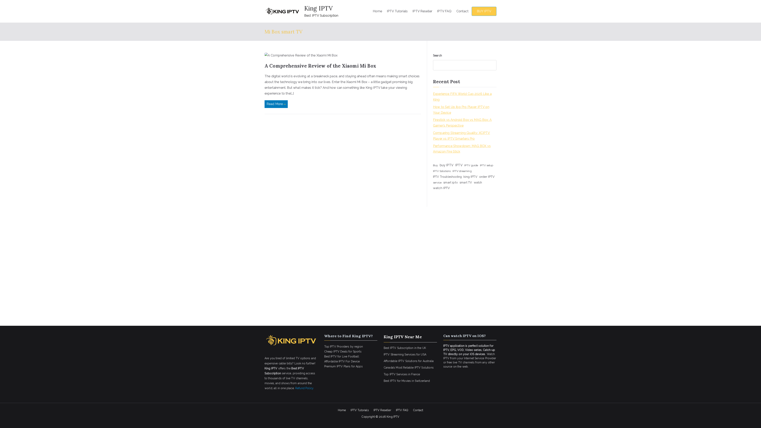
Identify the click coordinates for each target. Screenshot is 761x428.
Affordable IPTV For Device (342, 361)
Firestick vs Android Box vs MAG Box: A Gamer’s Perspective (462, 122)
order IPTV (487, 177)
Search (437, 55)
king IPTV (470, 177)
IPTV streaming (461, 171)
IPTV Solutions (442, 171)
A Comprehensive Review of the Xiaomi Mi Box (320, 66)
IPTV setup (486, 165)
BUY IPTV (484, 11)
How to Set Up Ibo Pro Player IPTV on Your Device (461, 110)
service (437, 182)
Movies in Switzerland (416, 380)
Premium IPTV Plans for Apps (343, 366)
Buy (435, 165)
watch (478, 182)
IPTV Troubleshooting (447, 176)
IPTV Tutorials (397, 11)
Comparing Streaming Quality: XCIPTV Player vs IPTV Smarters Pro (461, 135)
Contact (462, 11)
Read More (275, 104)
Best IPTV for (392, 380)
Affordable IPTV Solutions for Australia (409, 361)
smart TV (466, 182)
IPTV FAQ (444, 11)
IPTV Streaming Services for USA (405, 354)
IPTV (459, 165)
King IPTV (318, 8)
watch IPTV (441, 188)
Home (377, 11)
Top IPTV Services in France (402, 374)
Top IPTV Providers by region (343, 346)
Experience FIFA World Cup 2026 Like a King (462, 96)
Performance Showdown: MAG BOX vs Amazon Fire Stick (462, 149)
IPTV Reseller (422, 11)
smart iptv (450, 182)
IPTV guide (471, 165)
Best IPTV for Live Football (341, 356)
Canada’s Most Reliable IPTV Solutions (409, 367)
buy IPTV (446, 165)
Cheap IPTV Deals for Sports (342, 351)
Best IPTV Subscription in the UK (405, 348)
